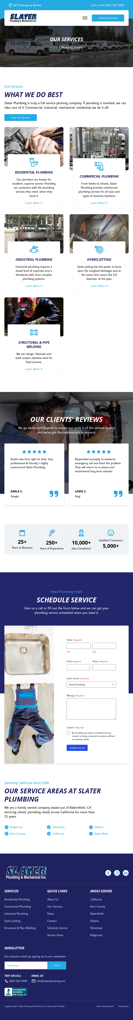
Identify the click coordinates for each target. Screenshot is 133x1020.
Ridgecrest (16, 827)
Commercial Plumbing (99, 176)
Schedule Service (108, 18)
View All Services (20, 117)
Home (53, 47)
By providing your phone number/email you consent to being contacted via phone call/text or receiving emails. (93, 736)
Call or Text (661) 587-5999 (107, 5)
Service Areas (55, 935)
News (50, 913)
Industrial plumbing (16, 913)
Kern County (17, 833)
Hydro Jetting (99, 259)
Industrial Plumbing (34, 259)
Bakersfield (101, 833)
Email (74, 661)
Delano (99, 827)
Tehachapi (58, 827)
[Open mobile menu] (85, 18)
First (68, 651)
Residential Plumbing (34, 172)
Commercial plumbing (17, 906)
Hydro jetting (12, 921)
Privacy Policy (123, 1006)
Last (94, 651)
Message (75, 695)
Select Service (78, 678)
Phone (100, 661)
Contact (52, 921)
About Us (52, 899)
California (58, 833)
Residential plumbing (17, 899)
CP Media (61, 1006)
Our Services (54, 906)
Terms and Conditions (105, 1006)
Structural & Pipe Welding (33, 344)
